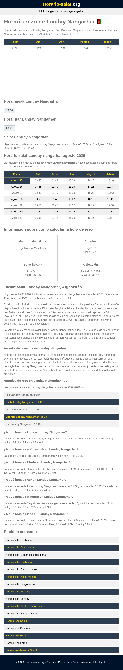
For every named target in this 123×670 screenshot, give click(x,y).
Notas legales (99, 662)
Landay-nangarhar (73, 11)
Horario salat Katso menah (20, 576)
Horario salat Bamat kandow (21, 569)
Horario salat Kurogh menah (21, 613)
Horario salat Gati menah (19, 547)
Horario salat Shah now (18, 562)
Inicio (42, 11)
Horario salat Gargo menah (20, 584)
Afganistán (54, 11)
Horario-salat (57, 4)
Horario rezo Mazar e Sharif (21, 650)
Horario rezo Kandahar (18, 628)
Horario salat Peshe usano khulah (24, 606)
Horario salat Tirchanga (18, 591)
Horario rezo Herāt (15, 635)
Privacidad (64, 662)
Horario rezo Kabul (16, 621)
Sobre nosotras (81, 662)
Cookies (51, 662)
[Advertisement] (61, 73)
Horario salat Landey (17, 599)
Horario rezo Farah (16, 643)
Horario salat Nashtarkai (19, 540)
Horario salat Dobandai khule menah (26, 554)
